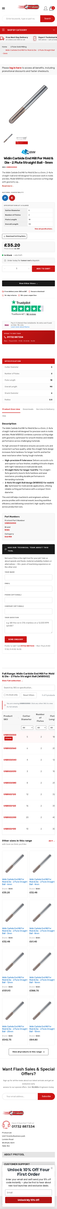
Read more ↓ (8, 186)
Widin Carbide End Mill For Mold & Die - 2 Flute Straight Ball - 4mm (42, 882)
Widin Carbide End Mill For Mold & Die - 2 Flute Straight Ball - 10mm (42, 1029)
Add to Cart (43, 269)
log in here (15, 68)
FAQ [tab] (4, 416)
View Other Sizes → (28, 283)
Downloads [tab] (28, 409)
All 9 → (52, 841)
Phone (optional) (13, 595)
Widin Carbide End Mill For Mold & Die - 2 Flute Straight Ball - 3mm (14, 931)
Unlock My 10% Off (28, 1200)
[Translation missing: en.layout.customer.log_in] (46, 8)
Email (7, 583)
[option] (8, 138)
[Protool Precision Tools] (28, 8)
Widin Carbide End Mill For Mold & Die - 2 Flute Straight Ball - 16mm (42, 980)
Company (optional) (14, 606)
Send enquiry (15, 639)
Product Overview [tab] (11, 409)
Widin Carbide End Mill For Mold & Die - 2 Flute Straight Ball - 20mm (14, 1029)
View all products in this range (27, 1052)
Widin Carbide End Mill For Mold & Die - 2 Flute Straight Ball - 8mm (42, 931)
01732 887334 (15, 337)
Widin (10, 889)
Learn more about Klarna (20, 327)
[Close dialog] (52, 1168)
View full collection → (12, 681)
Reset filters (28, 695)
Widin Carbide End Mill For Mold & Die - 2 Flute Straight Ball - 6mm (14, 882)
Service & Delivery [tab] (45, 409)
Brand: (5, 889)
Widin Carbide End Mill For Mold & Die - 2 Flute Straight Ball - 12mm (14, 980)
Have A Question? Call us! (23, 1123)
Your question (12, 617)
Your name (10, 572)
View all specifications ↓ (44, 229)
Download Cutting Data (15, 236)
